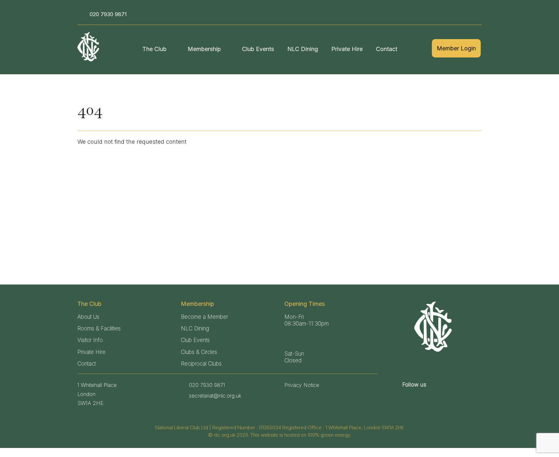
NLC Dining (302, 49)
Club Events (258, 49)
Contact (386, 49)
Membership (204, 49)
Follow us (414, 384)
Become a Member (204, 317)
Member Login (456, 48)
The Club (154, 49)
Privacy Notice (301, 385)
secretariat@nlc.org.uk (215, 395)
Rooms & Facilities (99, 328)
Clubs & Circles (199, 352)
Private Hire (347, 49)
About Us (88, 317)
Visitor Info (90, 340)
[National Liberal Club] (89, 46)
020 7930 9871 (108, 14)
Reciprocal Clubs (201, 363)
